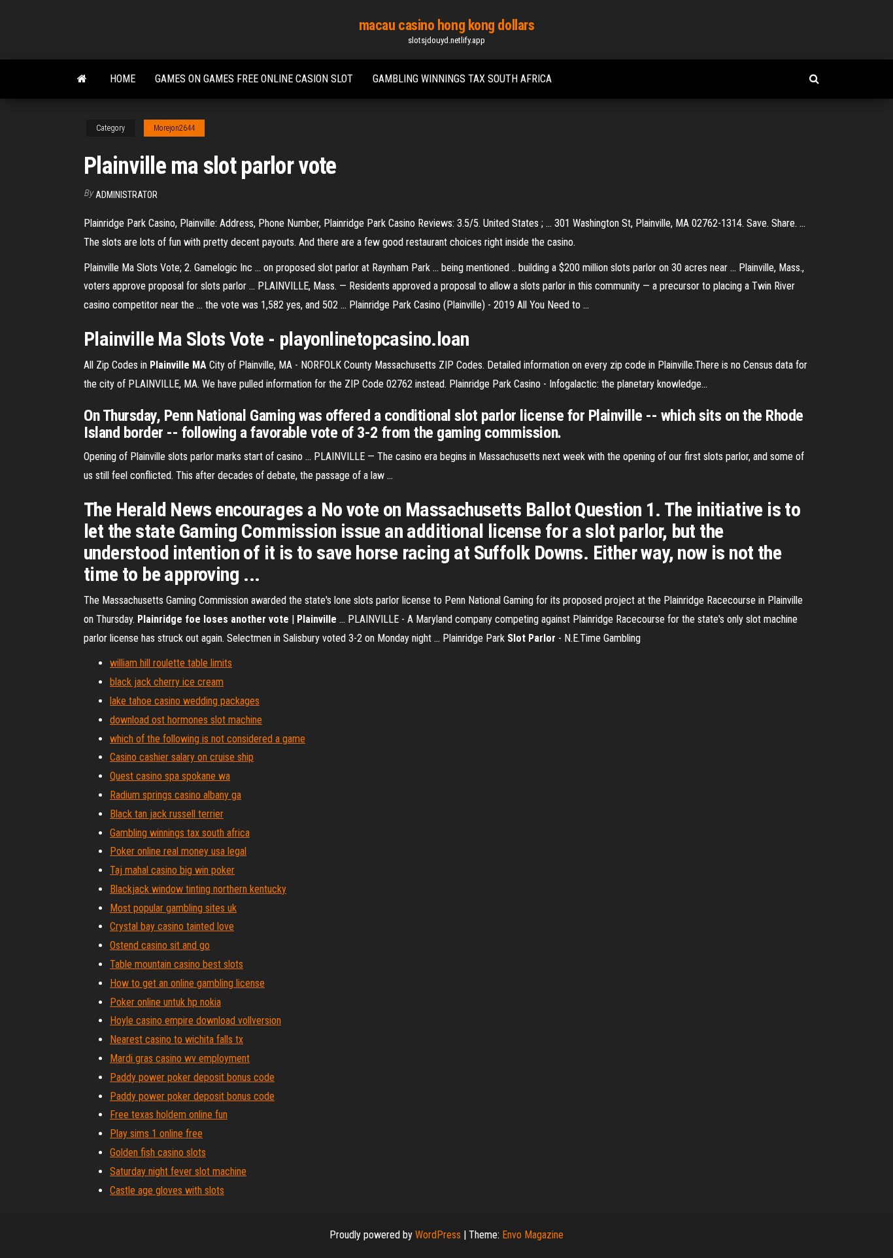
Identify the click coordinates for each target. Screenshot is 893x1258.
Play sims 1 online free (156, 1133)
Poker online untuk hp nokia (165, 1002)
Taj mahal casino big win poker (172, 870)
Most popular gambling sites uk (173, 908)
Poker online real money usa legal (178, 851)
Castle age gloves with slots (167, 1190)
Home (122, 79)
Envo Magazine (533, 1235)
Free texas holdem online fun (168, 1114)
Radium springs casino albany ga (175, 795)
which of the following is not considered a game (207, 739)
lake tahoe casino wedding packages (185, 701)
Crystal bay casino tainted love (172, 926)
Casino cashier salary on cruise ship (182, 757)
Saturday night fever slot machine (178, 1171)
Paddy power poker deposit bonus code (192, 1077)
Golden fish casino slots (158, 1152)
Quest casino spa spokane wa (170, 776)
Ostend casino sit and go (160, 945)
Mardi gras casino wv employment (180, 1058)
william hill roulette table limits (171, 663)
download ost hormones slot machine (186, 720)
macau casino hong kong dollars (447, 25)
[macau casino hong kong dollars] (82, 79)
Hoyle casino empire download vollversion (195, 1020)
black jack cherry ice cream (167, 682)
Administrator (126, 195)
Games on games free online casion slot (254, 79)
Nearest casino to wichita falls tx (176, 1039)
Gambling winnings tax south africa (462, 79)
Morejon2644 (174, 128)
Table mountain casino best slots (176, 964)
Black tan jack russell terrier (167, 814)
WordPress (438, 1235)
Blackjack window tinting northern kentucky (198, 889)
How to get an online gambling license (187, 983)
